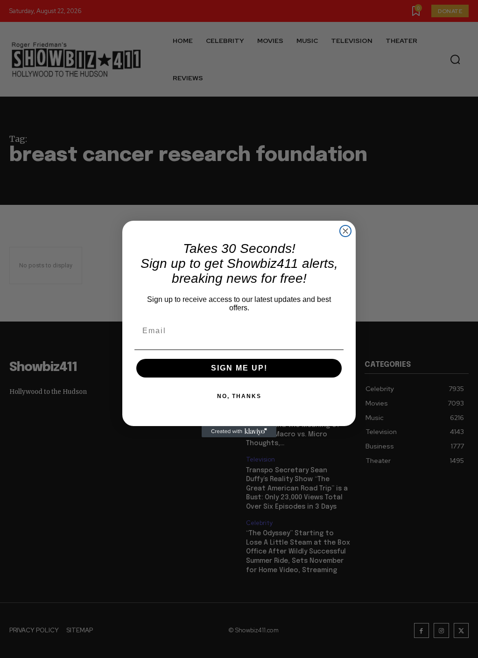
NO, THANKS (239, 396)
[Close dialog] (345, 231)
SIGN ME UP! (239, 368)
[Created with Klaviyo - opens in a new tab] (239, 431)
